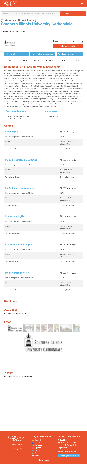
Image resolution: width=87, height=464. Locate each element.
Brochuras (36, 60)
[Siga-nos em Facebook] (14, 449)
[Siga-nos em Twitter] (17, 449)
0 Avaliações (71, 132)
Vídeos (76, 60)
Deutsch (37, 440)
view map (78, 42)
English (37, 442)
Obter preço (43, 460)
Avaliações (50, 60)
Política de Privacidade (67, 445)
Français (37, 450)
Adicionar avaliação (68, 46)
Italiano (37, 453)
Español (37, 448)
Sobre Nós (62, 440)
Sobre (10, 60)
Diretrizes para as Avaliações (69, 442)
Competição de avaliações (69, 456)
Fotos (63, 60)
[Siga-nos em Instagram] (21, 449)
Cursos (24, 60)
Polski (36, 455)
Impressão (62, 448)
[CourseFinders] (9, 3)
